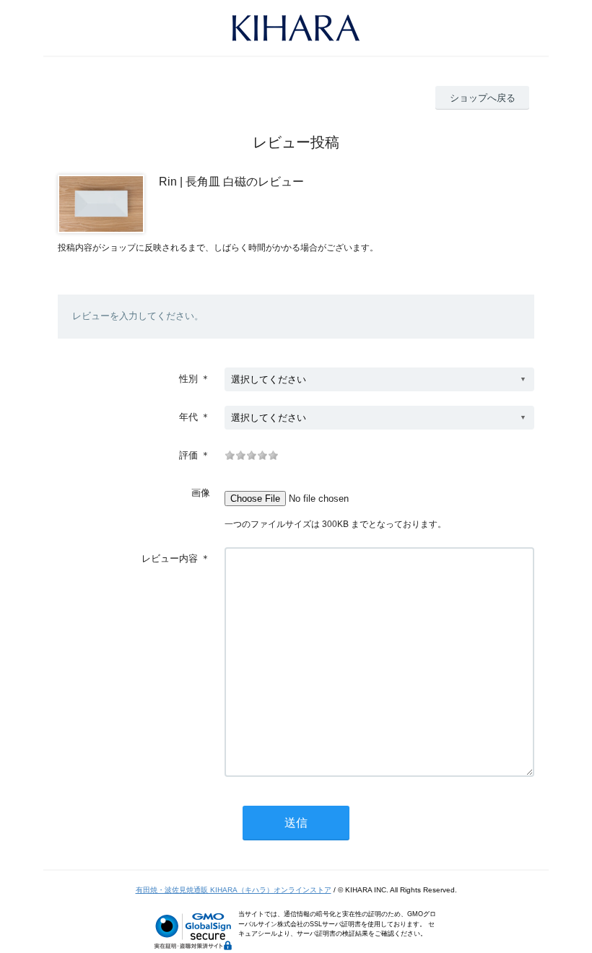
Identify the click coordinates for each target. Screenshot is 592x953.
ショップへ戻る (482, 97)
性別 (188, 378)
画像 (200, 492)
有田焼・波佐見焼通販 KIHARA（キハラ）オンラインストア (233, 890)
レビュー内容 (170, 558)
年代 (188, 417)
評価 (188, 455)
